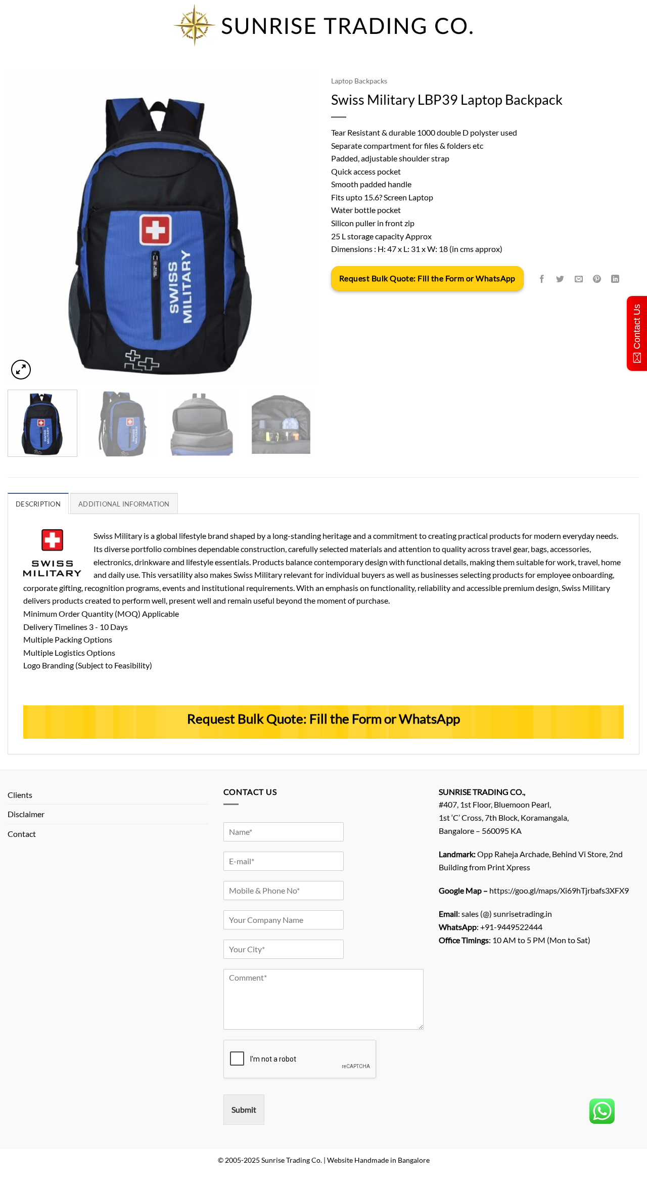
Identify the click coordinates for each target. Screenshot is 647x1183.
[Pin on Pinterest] (596, 279)
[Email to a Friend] (578, 279)
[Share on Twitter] (560, 279)
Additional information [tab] (124, 504)
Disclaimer (26, 814)
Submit (244, 1109)
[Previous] (26, 226)
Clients (20, 794)
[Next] (297, 226)
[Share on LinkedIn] (615, 279)
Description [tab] (38, 504)
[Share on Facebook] (542, 279)
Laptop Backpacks (359, 81)
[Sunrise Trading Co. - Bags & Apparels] (323, 25)
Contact (22, 833)
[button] (21, 369)
